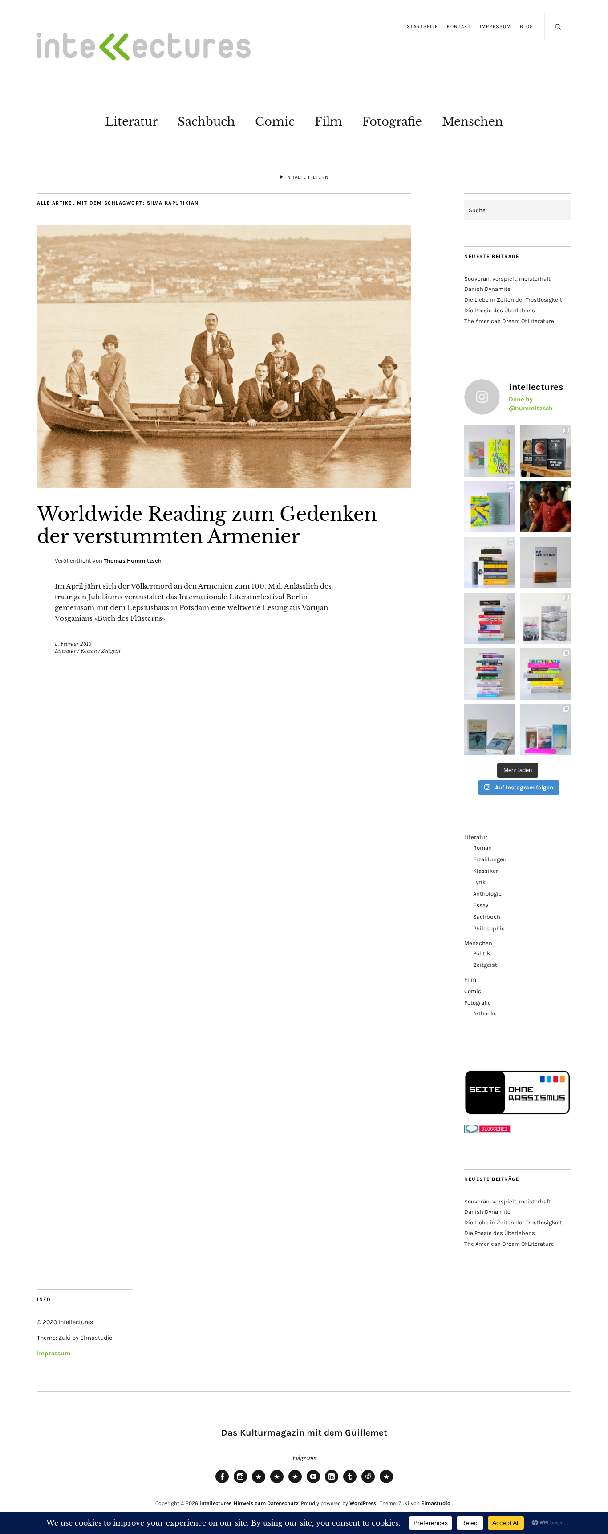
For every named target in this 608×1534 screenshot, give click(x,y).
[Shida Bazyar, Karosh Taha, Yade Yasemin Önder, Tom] (489, 674)
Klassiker (485, 870)
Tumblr (350, 1482)
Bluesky (258, 1482)
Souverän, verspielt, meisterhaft (507, 278)
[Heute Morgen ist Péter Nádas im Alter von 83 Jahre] (545, 451)
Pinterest (386, 1482)
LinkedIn (331, 1482)
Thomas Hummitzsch (133, 560)
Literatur (131, 122)
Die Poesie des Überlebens (499, 310)
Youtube (313, 1482)
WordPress (362, 1503)
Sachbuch (206, 122)
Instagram (240, 1482)
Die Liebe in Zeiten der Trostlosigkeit (513, 299)
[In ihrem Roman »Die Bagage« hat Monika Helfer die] (545, 729)
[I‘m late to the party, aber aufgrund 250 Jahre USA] (489, 618)
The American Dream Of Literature (509, 321)
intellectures (215, 1503)
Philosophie (489, 928)
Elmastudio (435, 1503)
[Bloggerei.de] (487, 1131)
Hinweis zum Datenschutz (266, 1503)
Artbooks (485, 1013)
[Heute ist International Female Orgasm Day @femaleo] (545, 674)
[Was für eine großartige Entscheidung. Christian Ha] (489, 451)
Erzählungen (490, 859)
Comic (275, 122)
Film (328, 122)
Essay (480, 905)
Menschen (472, 122)
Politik (481, 953)
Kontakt (459, 26)
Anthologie (487, 893)
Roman (89, 651)
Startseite (422, 26)
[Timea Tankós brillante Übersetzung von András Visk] (545, 562)
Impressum (495, 26)
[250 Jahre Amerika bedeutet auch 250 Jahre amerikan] (489, 562)
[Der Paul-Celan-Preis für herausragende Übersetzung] (489, 729)
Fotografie (392, 122)
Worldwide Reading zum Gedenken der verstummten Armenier (207, 525)
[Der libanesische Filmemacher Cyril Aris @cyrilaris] (545, 506)
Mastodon (277, 1482)
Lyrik (479, 882)
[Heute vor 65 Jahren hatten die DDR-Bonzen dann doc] (545, 618)
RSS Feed (295, 1482)
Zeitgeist (111, 651)
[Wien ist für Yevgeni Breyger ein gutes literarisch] (489, 506)
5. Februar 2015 (73, 644)
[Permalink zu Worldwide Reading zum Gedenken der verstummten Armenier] (224, 485)
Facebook (222, 1482)
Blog (526, 26)
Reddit (368, 1482)
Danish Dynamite (487, 289)
